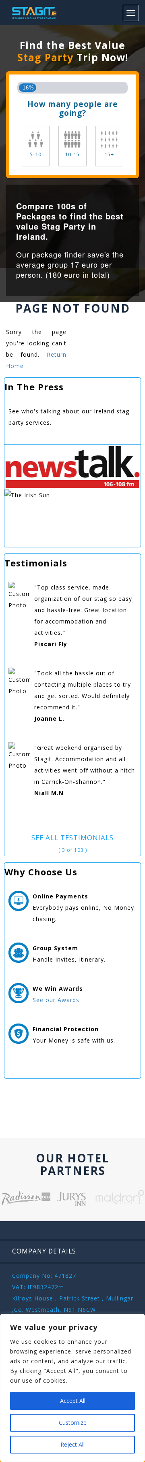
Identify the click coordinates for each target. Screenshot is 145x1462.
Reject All (72, 1444)
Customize (73, 1422)
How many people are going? (72, 108)
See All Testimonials (72, 837)
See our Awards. (57, 1000)
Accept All (72, 1401)
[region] (72, 1388)
